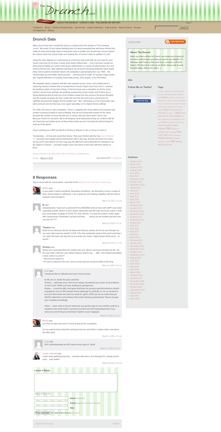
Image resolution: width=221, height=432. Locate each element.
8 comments (116, 158)
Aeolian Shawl (163, 91)
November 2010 (137, 249)
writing (179, 141)
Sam (169, 128)
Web (72, 408)
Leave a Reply (42, 370)
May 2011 (134, 231)
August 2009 (135, 293)
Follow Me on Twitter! (108, 23)
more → (180, 68)
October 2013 (136, 170)
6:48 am (117, 348)
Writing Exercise (165, 145)
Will (173, 141)
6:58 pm (119, 265)
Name (77, 398)
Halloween (179, 110)
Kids (63, 154)
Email (85, 403)
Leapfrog (164, 119)
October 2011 (136, 217)
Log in (188, 23)
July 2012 (134, 191)
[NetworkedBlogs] (142, 96)
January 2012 (136, 208)
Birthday (165, 97)
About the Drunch (67, 23)
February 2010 (136, 275)
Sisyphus (175, 129)
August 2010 (135, 258)
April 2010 (134, 269)
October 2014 (136, 161)
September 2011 (137, 220)
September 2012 (137, 185)
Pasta (164, 122)
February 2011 (136, 240)
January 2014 (136, 167)
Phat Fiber (180, 122)
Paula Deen (171, 122)
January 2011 (136, 243)
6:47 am (119, 223)
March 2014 (135, 164)
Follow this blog (142, 101)
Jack (177, 112)
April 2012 (134, 199)
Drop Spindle (176, 104)
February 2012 (136, 205)
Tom (178, 131)
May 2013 (134, 176)
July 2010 (134, 261)
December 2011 (137, 211)
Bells (45, 188)
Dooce (182, 101)
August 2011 (135, 223)
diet (177, 97)
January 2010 (136, 278)
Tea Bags (172, 132)
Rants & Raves (125, 27)
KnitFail (177, 116)
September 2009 (137, 290)
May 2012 (134, 196)
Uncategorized (39, 30)
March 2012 (135, 202)
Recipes (137, 27)
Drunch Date (44, 39)
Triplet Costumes (174, 135)
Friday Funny (168, 110)
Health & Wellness (95, 27)
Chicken (172, 97)
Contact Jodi (87, 23)
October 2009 (136, 287)
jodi (37, 158)
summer (161, 132)
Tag (167, 132)
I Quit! (114, 424)
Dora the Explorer (164, 104)
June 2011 (134, 229)
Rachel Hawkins (165, 125)
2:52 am (119, 201)
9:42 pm (117, 315)
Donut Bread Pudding (171, 101)
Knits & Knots (111, 27)
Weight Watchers (166, 138)
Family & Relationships (62, 27)
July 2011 (134, 226)
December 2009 (137, 281)
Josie (170, 116)
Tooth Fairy (163, 135)
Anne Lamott (174, 91)
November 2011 (137, 214)
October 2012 (136, 182)
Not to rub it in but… (46, 424)
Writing (51, 30)
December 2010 (137, 246)
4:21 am (119, 336)
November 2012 (137, 179)
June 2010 (134, 264)
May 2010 (134, 266)
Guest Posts (80, 27)
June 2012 (134, 193)
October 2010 (136, 252)
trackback (76, 413)
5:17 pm (119, 243)
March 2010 (135, 272)
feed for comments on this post (94, 182)
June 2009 (134, 299)
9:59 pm (119, 363)
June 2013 (134, 173)
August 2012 (135, 188)
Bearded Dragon (171, 94)
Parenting (70, 154)
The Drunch (65, 10)
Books (47, 27)
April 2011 (134, 234)
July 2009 (134, 296)
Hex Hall (162, 113)
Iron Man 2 (170, 113)
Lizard (170, 119)
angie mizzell (50, 353)
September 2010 (137, 255)
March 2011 (135, 237)
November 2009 (137, 284)
